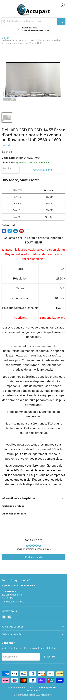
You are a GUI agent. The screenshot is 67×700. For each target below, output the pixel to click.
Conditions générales (46, 687)
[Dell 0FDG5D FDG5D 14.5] (7, 117)
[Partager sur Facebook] (4, 231)
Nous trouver (33, 690)
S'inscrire (49, 656)
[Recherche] (61, 21)
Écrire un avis (33, 557)
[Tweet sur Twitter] (9, 231)
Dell (8, 145)
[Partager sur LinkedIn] (15, 231)
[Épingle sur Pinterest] (21, 231)
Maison (5, 37)
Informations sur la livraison (20, 687)
